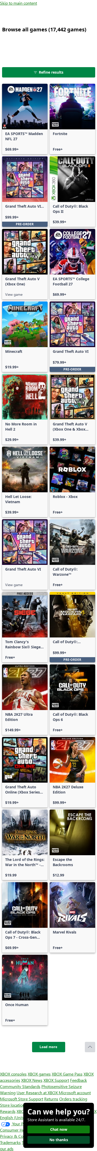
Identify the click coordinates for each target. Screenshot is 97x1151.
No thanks (58, 1139)
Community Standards (20, 1086)
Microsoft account (75, 1092)
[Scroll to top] (90, 1047)
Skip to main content (18, 3)
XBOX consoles (13, 1074)
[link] (25, 119)
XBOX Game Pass (67, 1074)
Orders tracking (73, 1098)
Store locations (13, 1105)
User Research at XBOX (38, 1092)
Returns (51, 1098)
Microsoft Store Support (21, 1098)
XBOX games (39, 1074)
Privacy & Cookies (16, 1136)
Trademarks (10, 1142)
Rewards (8, 1111)
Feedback (78, 1080)
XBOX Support (56, 1080)
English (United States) (20, 1117)
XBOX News (31, 1080)
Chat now (58, 1129)
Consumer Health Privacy (22, 1130)
